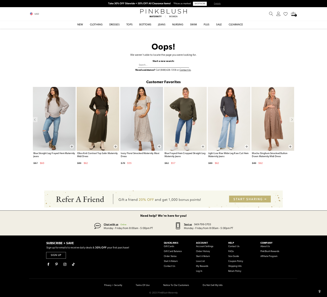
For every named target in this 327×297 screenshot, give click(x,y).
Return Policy (234, 271)
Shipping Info (235, 266)
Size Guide (233, 256)
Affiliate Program (269, 256)
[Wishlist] (285, 14)
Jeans (161, 25)
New (80, 25)
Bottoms (145, 25)
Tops (129, 25)
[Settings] (278, 14)
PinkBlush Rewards (269, 251)
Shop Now (199, 4)
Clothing (96, 25)
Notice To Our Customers (176, 285)
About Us (265, 246)
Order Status (170, 256)
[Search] (271, 14)
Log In (199, 271)
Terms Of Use (142, 285)
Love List (200, 261)
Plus (206, 25)
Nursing (177, 25)
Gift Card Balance (173, 251)
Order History (203, 251)
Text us (188, 224)
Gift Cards (169, 246)
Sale (219, 25)
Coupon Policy (235, 261)
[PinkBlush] (163, 11)
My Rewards (202, 266)
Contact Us (185, 70)
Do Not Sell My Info (213, 285)
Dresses (114, 25)
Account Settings (204, 246)
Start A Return (171, 261)
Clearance (236, 25)
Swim (193, 25)
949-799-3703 (202, 224)
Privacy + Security (113, 285)
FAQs (231, 251)
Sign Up (56, 255)
